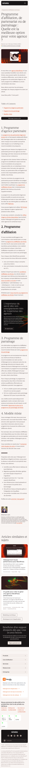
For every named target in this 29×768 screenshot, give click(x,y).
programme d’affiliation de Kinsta (16, 242)
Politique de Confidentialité (12, 709)
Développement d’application (12, 619)
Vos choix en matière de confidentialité (21, 710)
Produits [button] (5, 655)
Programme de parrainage (12, 111)
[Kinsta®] (5, 3)
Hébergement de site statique (11, 695)
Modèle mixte (8, 114)
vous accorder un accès (8, 280)
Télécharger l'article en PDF (14, 118)
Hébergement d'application (10, 688)
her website (19, 523)
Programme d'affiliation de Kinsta (10, 10)
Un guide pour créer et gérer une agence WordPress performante (13, 593)
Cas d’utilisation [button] (8, 660)
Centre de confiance (4, 709)
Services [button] (5, 664)
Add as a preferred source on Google (11, 45)
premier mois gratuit (17, 499)
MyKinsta (10, 204)
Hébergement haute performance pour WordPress (13, 561)
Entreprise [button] (6, 672)
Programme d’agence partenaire (13, 108)
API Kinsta (24, 207)
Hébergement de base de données (12, 692)
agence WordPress (17, 70)
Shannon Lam (4, 44)
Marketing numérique (9, 615)
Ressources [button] (6, 668)
